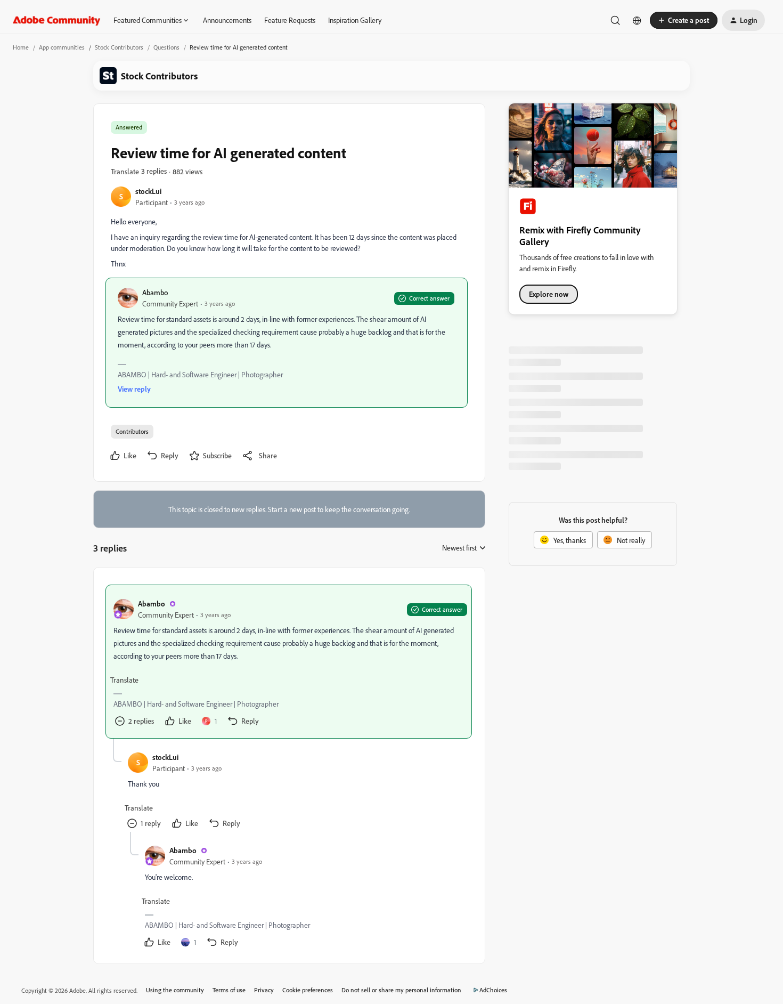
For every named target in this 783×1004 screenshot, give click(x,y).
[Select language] (637, 20)
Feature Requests (289, 20)
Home (21, 47)
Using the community (175, 990)
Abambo (155, 292)
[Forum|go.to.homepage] (57, 20)
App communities (62, 47)
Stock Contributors (119, 47)
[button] (683, 20)
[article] (288, 662)
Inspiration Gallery (354, 20)
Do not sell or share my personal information (401, 990)
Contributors (132, 431)
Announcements (227, 20)
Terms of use (229, 990)
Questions (166, 47)
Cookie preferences (307, 990)
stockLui (148, 191)
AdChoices (493, 990)
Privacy (264, 990)
